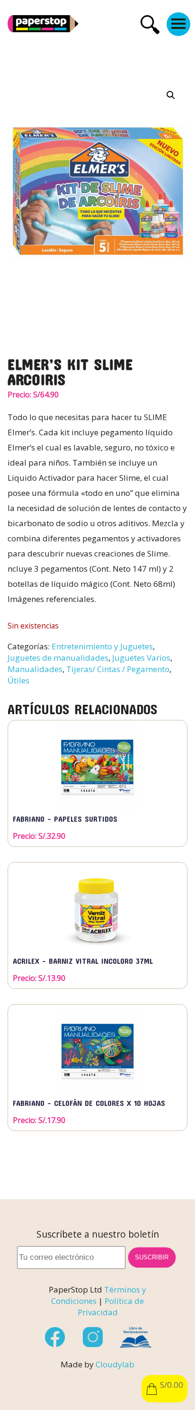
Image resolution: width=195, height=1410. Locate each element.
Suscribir (152, 1257)
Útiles (18, 680)
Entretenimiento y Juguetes (102, 646)
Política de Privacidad (111, 1306)
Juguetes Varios (141, 657)
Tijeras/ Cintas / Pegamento (117, 669)
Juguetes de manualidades (58, 657)
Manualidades (35, 669)
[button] (170, 95)
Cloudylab (115, 1364)
